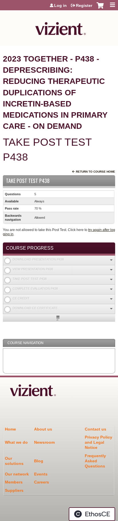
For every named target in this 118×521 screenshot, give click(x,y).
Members (14, 482)
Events (41, 474)
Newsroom (44, 442)
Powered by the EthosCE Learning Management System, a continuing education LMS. (92, 514)
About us (43, 429)
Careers (41, 482)
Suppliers (14, 490)
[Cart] (100, 8)
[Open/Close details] (111, 260)
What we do (16, 442)
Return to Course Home (95, 171)
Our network (17, 474)
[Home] (59, 26)
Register (84, 5)
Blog (38, 461)
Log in (60, 5)
